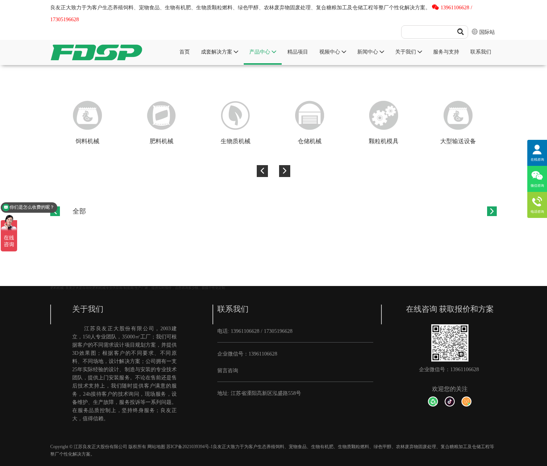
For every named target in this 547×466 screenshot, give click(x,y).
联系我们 (480, 52)
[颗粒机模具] (384, 115)
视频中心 (330, 52)
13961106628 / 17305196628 (261, 331)
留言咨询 (227, 370)
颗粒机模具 (384, 141)
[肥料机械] (161, 115)
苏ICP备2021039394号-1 (189, 446)
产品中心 (260, 52)
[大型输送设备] (458, 115)
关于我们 (406, 52)
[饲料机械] (87, 115)
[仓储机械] (309, 115)
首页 (184, 52)
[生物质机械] (235, 115)
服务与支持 (446, 52)
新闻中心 (368, 52)
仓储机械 (310, 141)
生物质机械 (235, 141)
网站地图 (156, 446)
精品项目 (297, 52)
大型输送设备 (458, 141)
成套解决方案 (217, 52)
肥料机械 (161, 141)
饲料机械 (87, 141)
